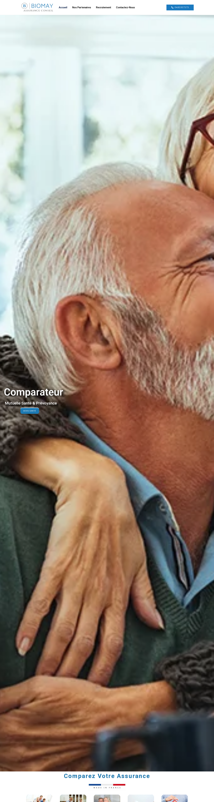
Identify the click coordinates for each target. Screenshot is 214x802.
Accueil (63, 7)
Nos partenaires (81, 7)
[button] (180, 7)
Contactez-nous (125, 7)
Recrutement (103, 7)
